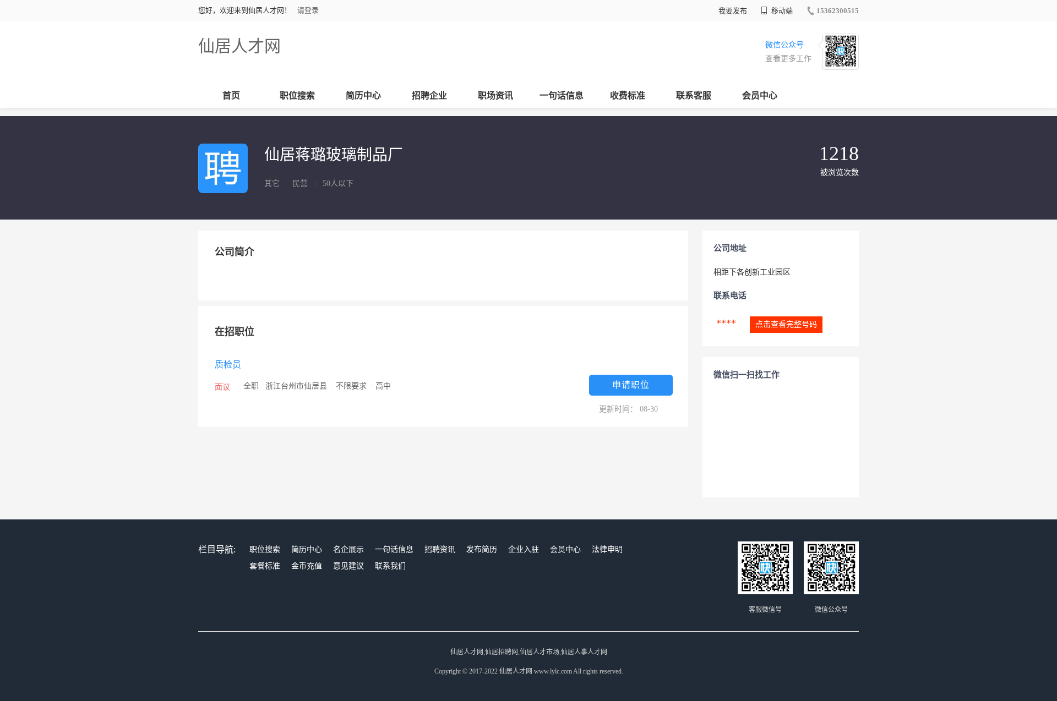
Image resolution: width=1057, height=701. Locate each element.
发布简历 (481, 549)
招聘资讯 (439, 549)
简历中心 (363, 95)
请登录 (308, 10)
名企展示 (348, 549)
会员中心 (759, 95)
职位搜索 (297, 95)
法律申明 (607, 549)
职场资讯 (495, 95)
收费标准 (627, 95)
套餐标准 (264, 566)
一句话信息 (562, 95)
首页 (231, 95)
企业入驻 (523, 549)
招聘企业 (429, 95)
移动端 (781, 11)
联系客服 (693, 95)
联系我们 (390, 566)
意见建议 (348, 566)
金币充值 (306, 566)
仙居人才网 (239, 46)
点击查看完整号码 (786, 324)
